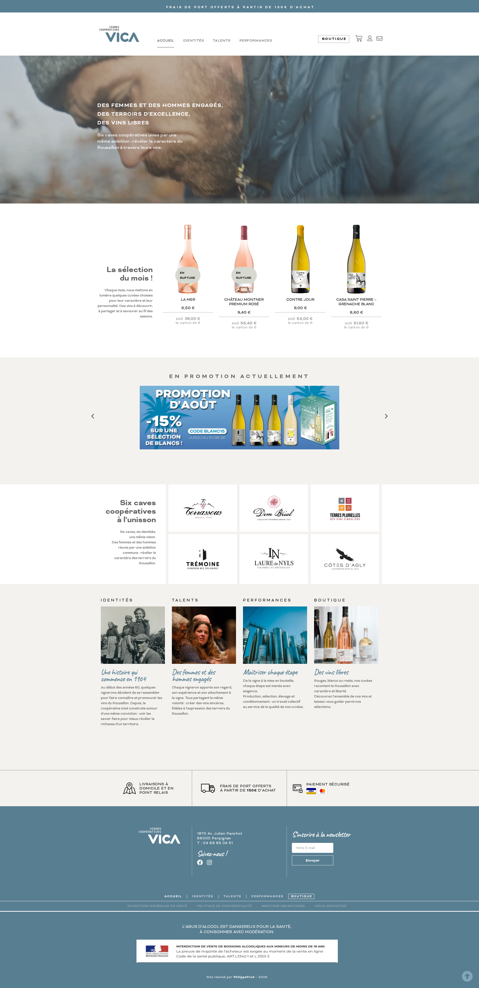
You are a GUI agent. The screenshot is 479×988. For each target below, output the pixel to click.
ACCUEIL (165, 40)
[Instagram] (209, 862)
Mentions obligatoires (283, 906)
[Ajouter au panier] (300, 276)
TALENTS (221, 40)
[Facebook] (200, 862)
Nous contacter (330, 906)
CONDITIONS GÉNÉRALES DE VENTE (157, 906)
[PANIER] (358, 38)
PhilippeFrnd (244, 977)
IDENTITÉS (193, 40)
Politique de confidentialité (224, 906)
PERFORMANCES (256, 40)
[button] (93, 416)
